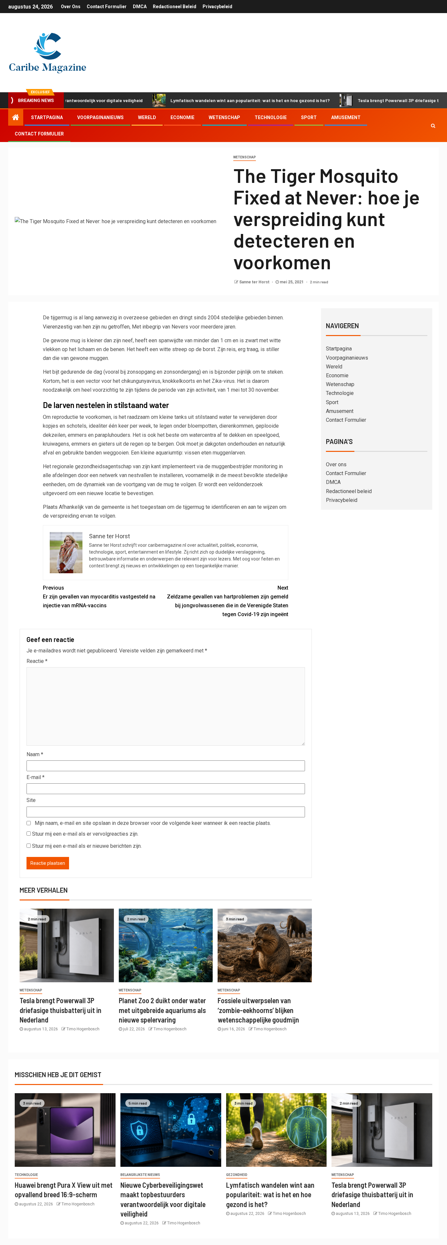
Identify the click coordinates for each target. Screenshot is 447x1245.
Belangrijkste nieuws (140, 1175)
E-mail (36, 777)
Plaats (50, 507)
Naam (35, 754)
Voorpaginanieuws (100, 117)
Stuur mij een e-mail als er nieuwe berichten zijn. (87, 846)
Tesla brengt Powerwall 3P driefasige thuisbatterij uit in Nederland (60, 1010)
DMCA (140, 6)
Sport (309, 117)
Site (31, 800)
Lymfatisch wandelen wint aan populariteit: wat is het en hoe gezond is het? (219, 100)
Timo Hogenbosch (82, 1029)
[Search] (433, 125)
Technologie (271, 117)
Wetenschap (224, 117)
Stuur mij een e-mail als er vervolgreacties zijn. (85, 834)
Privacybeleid (217, 6)
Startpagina (47, 117)
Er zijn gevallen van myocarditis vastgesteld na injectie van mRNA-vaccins (99, 597)
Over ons (70, 6)
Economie (182, 117)
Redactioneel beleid (174, 6)
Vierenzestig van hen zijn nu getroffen (86, 327)
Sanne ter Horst (254, 282)
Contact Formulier (107, 6)
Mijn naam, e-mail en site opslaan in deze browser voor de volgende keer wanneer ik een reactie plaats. (153, 823)
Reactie (37, 661)
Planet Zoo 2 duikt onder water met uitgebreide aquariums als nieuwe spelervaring (162, 1010)
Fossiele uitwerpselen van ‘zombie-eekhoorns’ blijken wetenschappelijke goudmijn (258, 1010)
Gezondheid (236, 1175)
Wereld (147, 117)
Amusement (346, 117)
